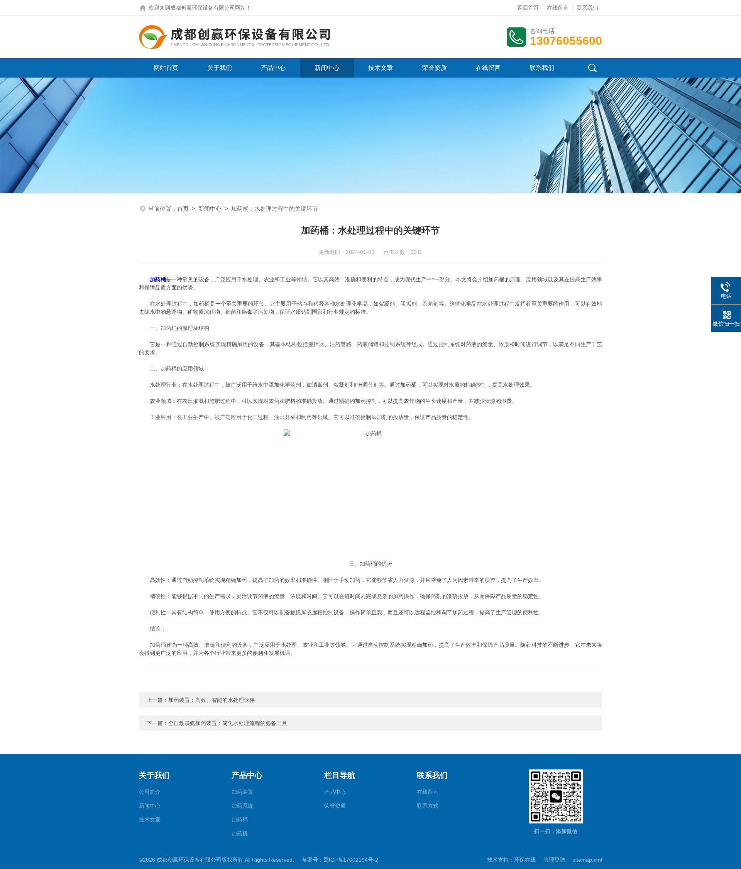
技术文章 (380, 67)
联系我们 (587, 8)
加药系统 (242, 806)
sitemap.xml (587, 860)
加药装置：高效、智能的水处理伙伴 (211, 700)
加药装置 (242, 792)
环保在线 (525, 860)
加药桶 (158, 279)
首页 (183, 208)
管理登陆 (554, 860)
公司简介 (150, 792)
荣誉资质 (434, 67)
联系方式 (427, 806)
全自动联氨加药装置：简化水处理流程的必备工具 (227, 723)
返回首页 (528, 8)
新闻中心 (327, 67)
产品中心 (273, 67)
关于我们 (219, 67)
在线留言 (557, 8)
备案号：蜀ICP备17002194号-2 (340, 860)
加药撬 (240, 833)
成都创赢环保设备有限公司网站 (208, 8)
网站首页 (166, 67)
